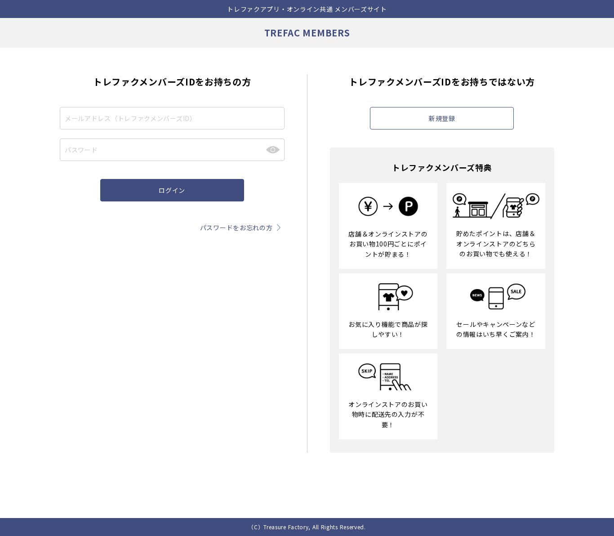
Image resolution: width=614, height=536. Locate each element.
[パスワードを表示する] (273, 149)
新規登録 (442, 118)
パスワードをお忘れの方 (236, 227)
